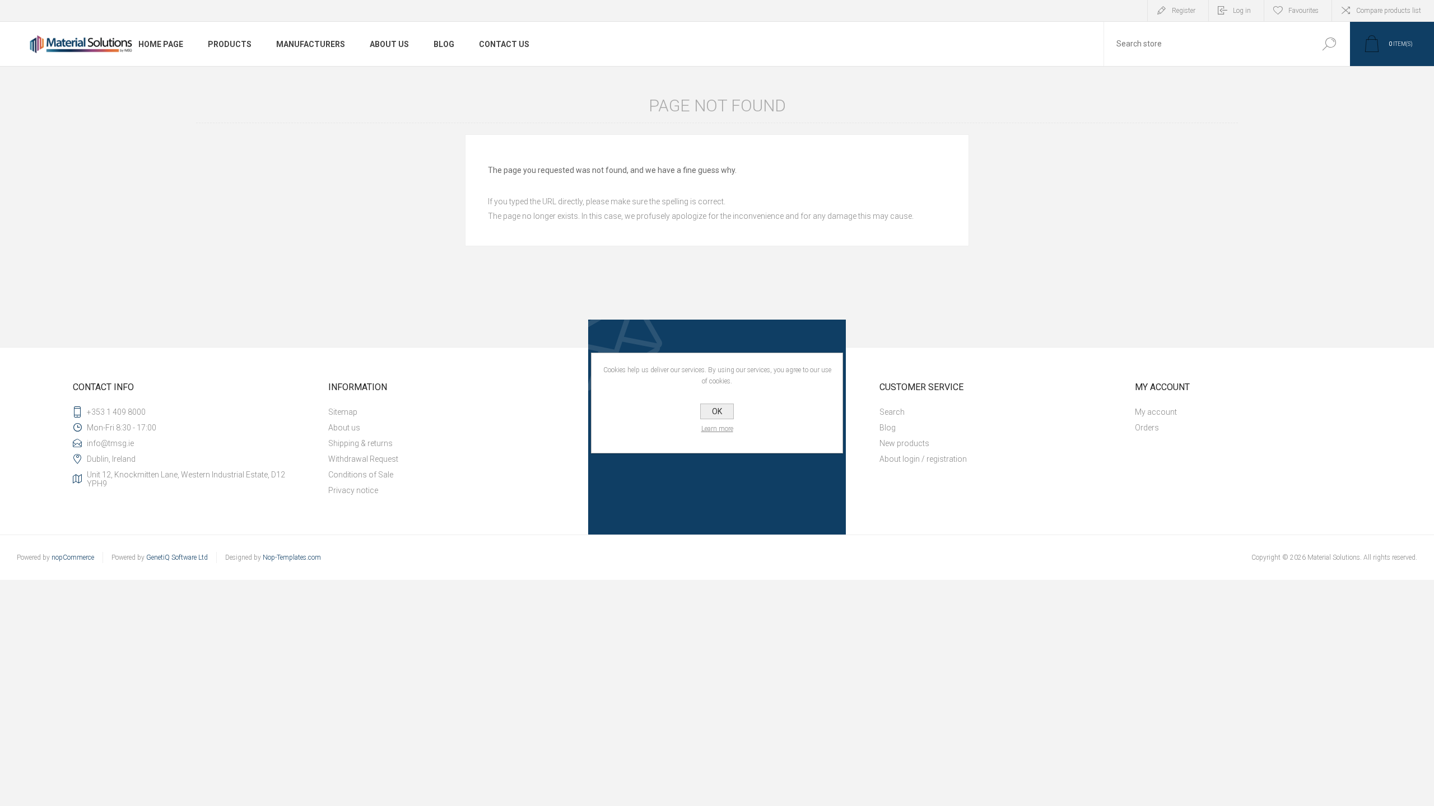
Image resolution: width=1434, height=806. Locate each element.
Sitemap (342, 411)
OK (717, 411)
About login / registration (923, 458)
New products (904, 443)
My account (1156, 411)
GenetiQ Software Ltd (177, 557)
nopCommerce (73, 557)
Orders (1147, 427)
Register (1183, 11)
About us (344, 427)
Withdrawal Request (363, 458)
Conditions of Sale (360, 474)
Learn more (717, 429)
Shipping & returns (360, 443)
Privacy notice (353, 490)
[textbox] (1206, 44)
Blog (887, 427)
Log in (1242, 11)
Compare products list (1388, 11)
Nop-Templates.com (292, 557)
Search (1329, 44)
